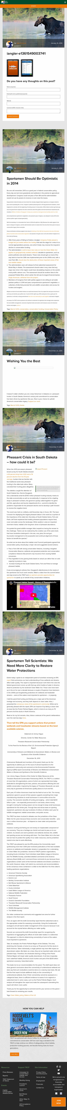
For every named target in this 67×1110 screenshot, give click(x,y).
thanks (22, 405)
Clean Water (15, 995)
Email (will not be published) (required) (17, 94)
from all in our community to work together (38, 296)
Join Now (58, 1101)
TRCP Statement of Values (8, 1080)
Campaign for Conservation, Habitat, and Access (24, 1074)
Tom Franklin (21, 447)
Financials (39, 1084)
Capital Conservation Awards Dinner (8, 1091)
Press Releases (8, 1072)
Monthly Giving (24, 1080)
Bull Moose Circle (23, 1094)
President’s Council (23, 1084)
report (9, 680)
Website (9, 101)
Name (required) (11, 87)
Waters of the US (30, 995)
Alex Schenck (21, 43)
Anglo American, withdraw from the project (23, 277)
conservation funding (36, 309)
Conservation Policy (51, 309)
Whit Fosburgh (22, 168)
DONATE (33, 6)
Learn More (14, 1054)
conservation (24, 309)
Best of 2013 (15, 309)
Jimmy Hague (21, 650)
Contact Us (40, 1088)
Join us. (19, 305)
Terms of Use (40, 1077)
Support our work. (34, 401)
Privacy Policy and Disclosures (41, 1073)
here (24, 718)
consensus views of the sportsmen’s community (33, 704)
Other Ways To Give (24, 1100)
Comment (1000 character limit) (15, 108)
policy (22, 995)
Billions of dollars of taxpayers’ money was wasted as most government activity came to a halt (34, 212)
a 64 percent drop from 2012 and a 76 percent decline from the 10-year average (20, 476)
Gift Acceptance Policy (24, 1105)
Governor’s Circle (23, 1089)
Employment (40, 1081)
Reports (5, 1076)
